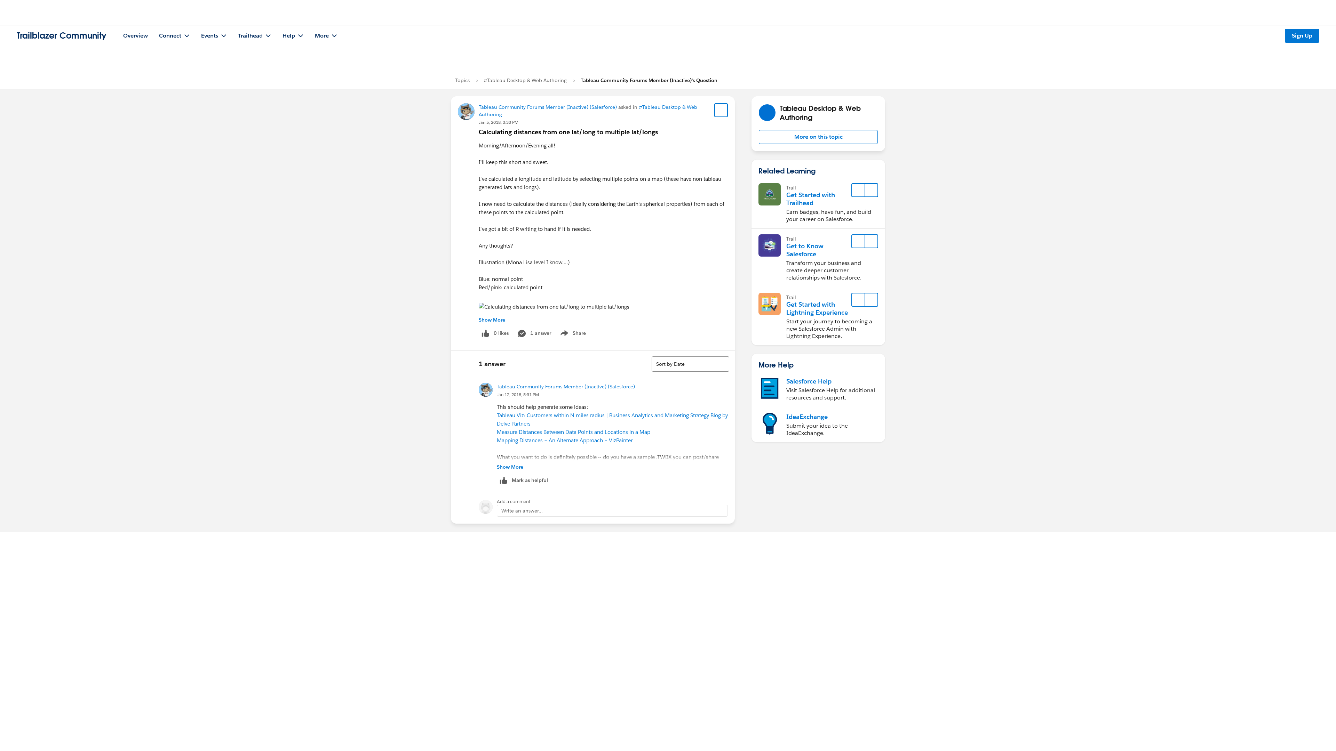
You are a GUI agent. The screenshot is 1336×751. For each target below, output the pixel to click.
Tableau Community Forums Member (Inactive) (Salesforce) (548, 107)
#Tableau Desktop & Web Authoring (525, 80)
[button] (818, 137)
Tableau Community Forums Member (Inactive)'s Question (649, 80)
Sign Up (1302, 35)
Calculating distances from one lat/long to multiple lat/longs (568, 132)
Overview (135, 35)
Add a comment (514, 501)
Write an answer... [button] (522, 511)
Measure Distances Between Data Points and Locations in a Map (573, 432)
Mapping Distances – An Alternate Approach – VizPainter (565, 440)
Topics (462, 80)
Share (572, 334)
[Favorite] (721, 110)
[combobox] (690, 364)
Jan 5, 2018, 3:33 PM (498, 122)
